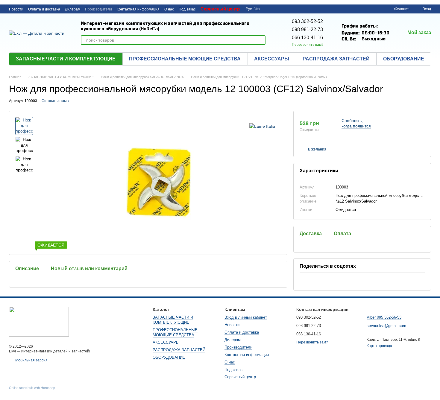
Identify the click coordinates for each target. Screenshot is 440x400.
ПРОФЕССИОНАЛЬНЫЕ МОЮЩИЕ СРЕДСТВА (185, 58)
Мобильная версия (31, 360)
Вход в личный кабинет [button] (245, 317)
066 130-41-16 (307, 37)
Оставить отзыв (55, 101)
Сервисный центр (220, 8)
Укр (257, 9)
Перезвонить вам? (308, 44)
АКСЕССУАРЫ (271, 58)
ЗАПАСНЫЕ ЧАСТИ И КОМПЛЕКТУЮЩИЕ (66, 58)
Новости (16, 9)
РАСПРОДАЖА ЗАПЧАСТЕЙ (336, 58)
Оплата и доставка (44, 9)
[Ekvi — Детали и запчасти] (39, 321)
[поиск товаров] (260, 40)
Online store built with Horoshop (32, 388)
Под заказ (187, 9)
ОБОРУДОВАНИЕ (403, 58)
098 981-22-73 (307, 29)
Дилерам (72, 9)
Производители (98, 9)
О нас (169, 9)
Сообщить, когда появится (356, 123)
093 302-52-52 (307, 21)
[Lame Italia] (262, 125)
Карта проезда (379, 346)
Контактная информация (138, 9)
